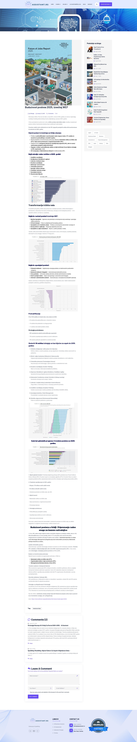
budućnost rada (37, 608)
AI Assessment (57, 727)
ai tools (96, 132)
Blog (84, 4)
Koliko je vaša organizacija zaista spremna (99, 56)
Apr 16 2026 (98, 91)
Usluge (64, 4)
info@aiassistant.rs (79, 726)
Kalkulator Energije (58, 730)
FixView (56, 733)
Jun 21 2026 (98, 68)
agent (89, 132)
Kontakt (90, 4)
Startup (101, 143)
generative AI (91, 139)
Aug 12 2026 (98, 51)
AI (56, 113)
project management (102, 139)
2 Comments (51, 113)
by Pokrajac (31, 113)
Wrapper (90, 147)
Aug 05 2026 (98, 61)
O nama (57, 4)
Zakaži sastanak (105, 4)
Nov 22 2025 (98, 114)
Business (101, 136)
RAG (89, 143)
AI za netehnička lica (75, 4)
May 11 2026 (98, 76)
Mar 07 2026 (98, 106)
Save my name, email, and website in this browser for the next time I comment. (49, 692)
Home (52, 4)
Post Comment (33, 696)
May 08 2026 (98, 83)
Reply (31, 643)
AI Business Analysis (59, 724)
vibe (107, 143)
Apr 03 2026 (98, 99)
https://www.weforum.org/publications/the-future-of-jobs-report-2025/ (49, 599)
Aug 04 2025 (98, 121)
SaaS (95, 143)
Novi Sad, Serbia (78, 731)
